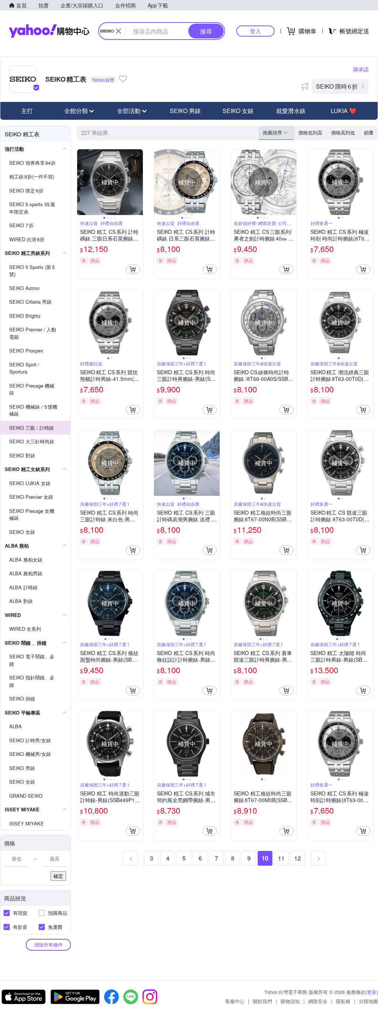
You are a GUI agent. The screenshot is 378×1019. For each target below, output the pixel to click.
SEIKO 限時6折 (337, 86)
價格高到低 (343, 132)
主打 (27, 110)
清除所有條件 (48, 944)
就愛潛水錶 (291, 110)
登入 (255, 31)
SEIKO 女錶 (238, 110)
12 (297, 858)
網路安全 (317, 1001)
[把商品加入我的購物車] (133, 269)
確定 (58, 875)
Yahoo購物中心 (49, 31)
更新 (372, 991)
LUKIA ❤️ (344, 110)
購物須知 (290, 1001)
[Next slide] (138, 182)
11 (281, 858)
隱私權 (343, 1001)
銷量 (369, 132)
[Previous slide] (82, 182)
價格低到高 (310, 132)
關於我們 (262, 1001)
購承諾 (361, 69)
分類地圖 (368, 1001)
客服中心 (234, 1001)
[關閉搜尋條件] (118, 31)
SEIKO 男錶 (185, 110)
